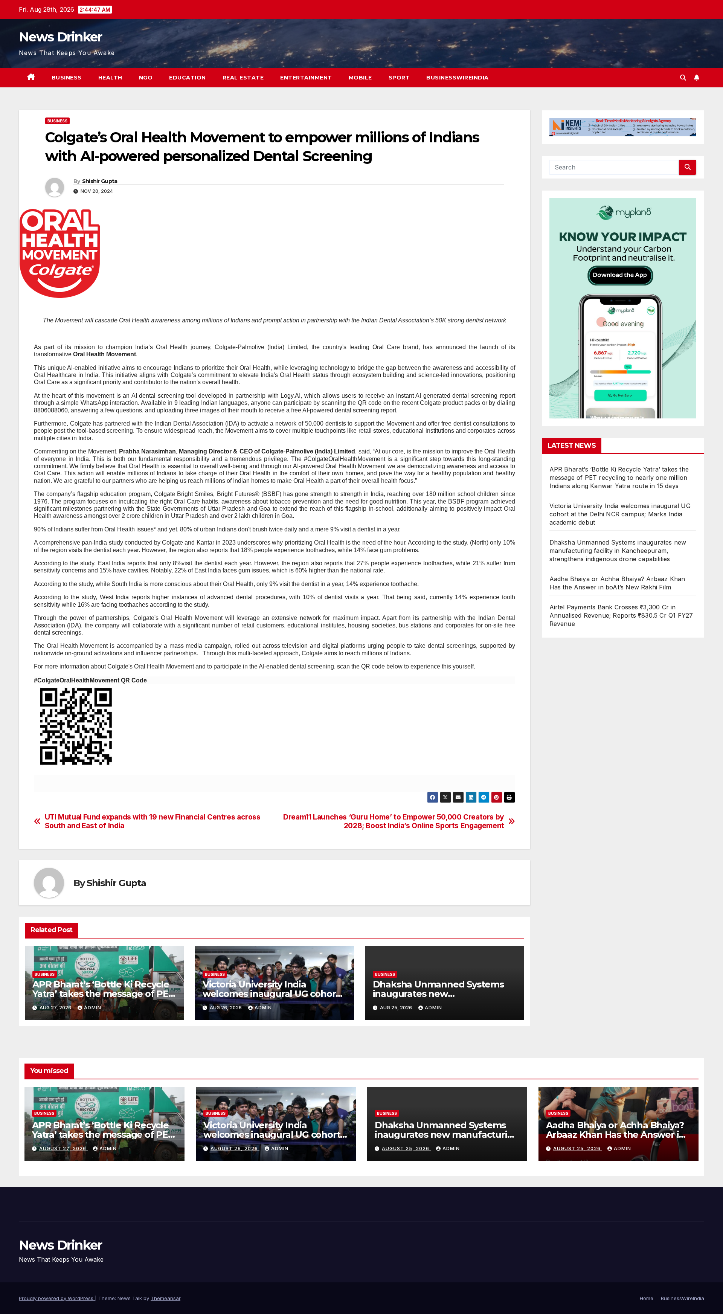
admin (92, 1007)
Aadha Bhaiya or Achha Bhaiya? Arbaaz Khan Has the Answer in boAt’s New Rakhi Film (615, 1134)
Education (187, 77)
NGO (146, 77)
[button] (683, 77)
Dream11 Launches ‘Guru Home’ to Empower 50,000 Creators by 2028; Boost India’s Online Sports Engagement (393, 821)
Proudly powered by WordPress (57, 1298)
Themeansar (165, 1298)
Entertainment (306, 77)
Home (646, 1298)
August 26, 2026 (234, 1148)
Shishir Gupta (99, 181)
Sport (399, 77)
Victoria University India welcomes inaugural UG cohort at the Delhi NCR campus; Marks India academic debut (620, 514)
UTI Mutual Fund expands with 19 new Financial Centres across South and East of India (153, 821)
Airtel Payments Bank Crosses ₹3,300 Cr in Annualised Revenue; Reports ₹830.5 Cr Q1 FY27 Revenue (621, 615)
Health (110, 77)
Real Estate (243, 77)
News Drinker (60, 37)
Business (67, 77)
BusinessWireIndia (457, 77)
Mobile (360, 77)
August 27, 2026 (63, 1148)
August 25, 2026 (406, 1148)
